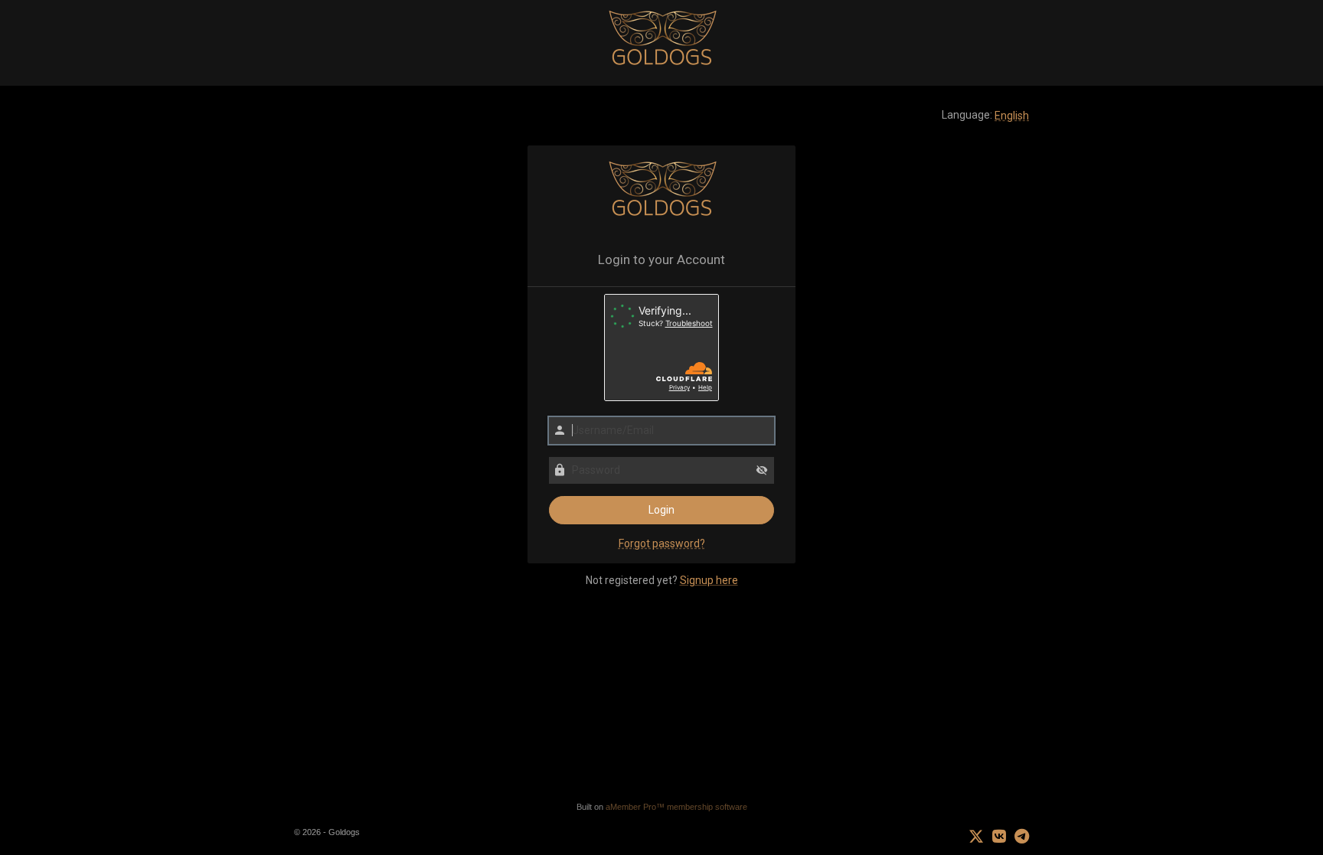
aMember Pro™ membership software (676, 806)
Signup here (709, 580)
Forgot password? (662, 543)
